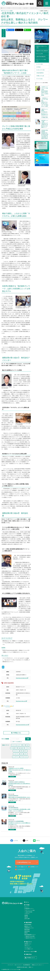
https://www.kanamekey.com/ (22, 724)
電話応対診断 (27, 929)
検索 (28, 739)
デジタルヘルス (24, 756)
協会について (29, 941)
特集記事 (26, 916)
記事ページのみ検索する (17, 741)
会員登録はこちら (42, 153)
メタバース (16, 753)
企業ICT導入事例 (29, 911)
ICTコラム (28, 913)
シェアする (16, 840)
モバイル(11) (39, 78)
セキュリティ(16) (40, 69)
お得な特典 (41, 150)
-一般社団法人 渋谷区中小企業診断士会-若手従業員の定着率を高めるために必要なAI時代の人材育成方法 (19, 783)
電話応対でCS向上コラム (30, 937)
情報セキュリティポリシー (37, 964)
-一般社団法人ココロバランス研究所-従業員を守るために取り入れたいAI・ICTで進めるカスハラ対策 (19, 770)
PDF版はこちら (17, 732)
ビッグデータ (15, 756)
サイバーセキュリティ (16, 745)
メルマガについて (21, 869)
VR (25, 750)
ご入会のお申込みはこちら (23, 862)
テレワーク (16, 750)
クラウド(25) (40, 64)
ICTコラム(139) (39, 53)
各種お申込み (29, 954)
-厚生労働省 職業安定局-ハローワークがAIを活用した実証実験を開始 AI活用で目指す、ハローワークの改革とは (19, 809)
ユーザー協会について (22, 866)
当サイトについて (18, 964)
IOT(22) (38, 66)
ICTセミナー (26, 906)
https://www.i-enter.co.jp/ (21, 701)
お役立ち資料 (27, 918)
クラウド (27, 748)
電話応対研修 (27, 931)
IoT (25, 753)
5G (21, 753)
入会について (27, 945)
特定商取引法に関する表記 (22, 967)
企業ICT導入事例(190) (40, 56)
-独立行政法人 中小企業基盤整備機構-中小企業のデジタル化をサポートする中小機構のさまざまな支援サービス (19, 823)
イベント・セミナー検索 (31, 951)
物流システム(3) (40, 75)
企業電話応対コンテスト (29, 927)
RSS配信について (31, 957)
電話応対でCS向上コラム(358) (41, 47)
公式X (27, 840)
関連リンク (31, 967)
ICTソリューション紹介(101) (41, 60)
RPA (21, 750)
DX (27, 745)
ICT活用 (27, 904)
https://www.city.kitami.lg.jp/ (21, 678)
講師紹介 (26, 932)
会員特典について (34, 866)
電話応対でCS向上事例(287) (42, 50)
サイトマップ (10, 964)
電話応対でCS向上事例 (30, 936)
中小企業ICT (13, 748)
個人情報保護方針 (26, 964)
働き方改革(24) (40, 72)
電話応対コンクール (28, 926)
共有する (38, 840)
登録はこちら (42, 164)
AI (23, 745)
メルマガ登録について (28, 948)
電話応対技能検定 (27, 924)
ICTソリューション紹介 (30, 910)
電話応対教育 (29, 922)
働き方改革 (3, 33)
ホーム (27, 902)
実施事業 (26, 915)
